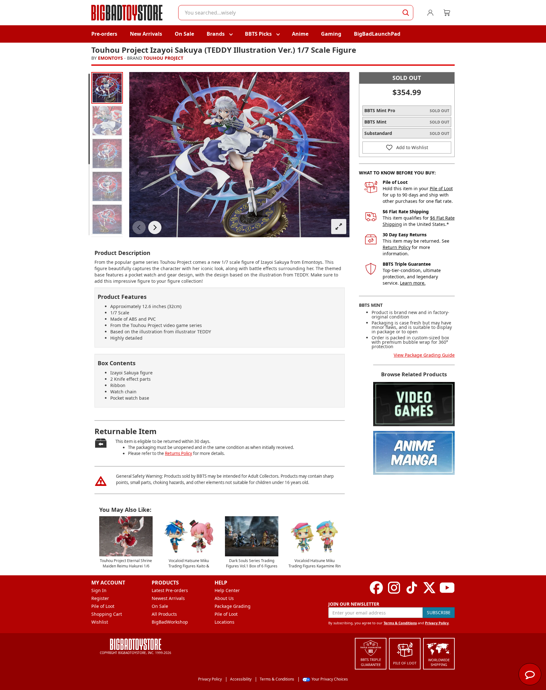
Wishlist (99, 622)
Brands (216, 33)
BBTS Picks (258, 33)
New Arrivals (146, 33)
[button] (139, 227)
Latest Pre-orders (170, 590)
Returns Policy (178, 453)
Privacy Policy (437, 622)
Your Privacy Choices (330, 679)
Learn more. (413, 283)
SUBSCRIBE (439, 612)
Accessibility (241, 679)
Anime (300, 33)
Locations (224, 622)
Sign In (98, 590)
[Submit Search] (405, 12)
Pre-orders (104, 33)
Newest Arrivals (168, 598)
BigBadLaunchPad (377, 33)
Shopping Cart (106, 614)
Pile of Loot (441, 188)
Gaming (331, 33)
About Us (224, 598)
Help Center (227, 590)
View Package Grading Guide (424, 355)
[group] (107, 88)
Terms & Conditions (400, 622)
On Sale (184, 33)
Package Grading (233, 606)
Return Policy (396, 247)
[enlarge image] (338, 226)
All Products (164, 614)
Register (100, 598)
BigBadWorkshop (170, 622)
